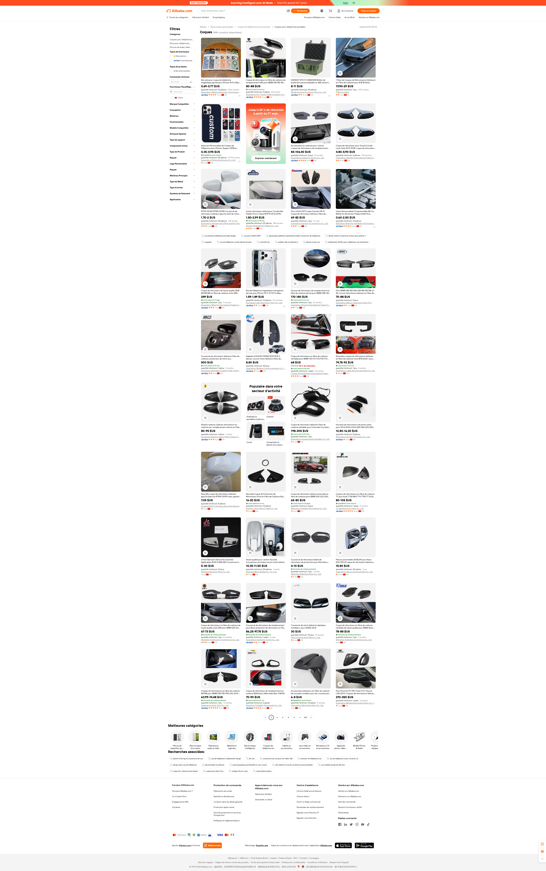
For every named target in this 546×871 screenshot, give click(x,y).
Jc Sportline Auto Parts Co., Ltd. (350, 508)
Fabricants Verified (263, 794)
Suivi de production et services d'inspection (227, 813)
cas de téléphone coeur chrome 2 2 (344, 759)
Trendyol (303, 858)
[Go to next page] (311, 717)
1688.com (243, 858)
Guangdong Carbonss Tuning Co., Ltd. (307, 158)
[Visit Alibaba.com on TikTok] (368, 824)
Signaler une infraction (307, 818)
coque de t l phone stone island (185, 771)
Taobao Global (285, 858)
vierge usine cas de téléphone (185, 765)
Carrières (176, 807)
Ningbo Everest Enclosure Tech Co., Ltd (308, 92)
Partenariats (343, 812)
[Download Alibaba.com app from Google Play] (364, 845)
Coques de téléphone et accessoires (254, 27)
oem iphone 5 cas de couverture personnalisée (294, 765)
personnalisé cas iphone (214, 765)
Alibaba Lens (185, 845)
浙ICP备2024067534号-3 (345, 867)
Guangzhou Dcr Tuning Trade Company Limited (266, 94)
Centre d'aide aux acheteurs (309, 791)
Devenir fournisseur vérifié (350, 807)
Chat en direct (303, 796)
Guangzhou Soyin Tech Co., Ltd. (215, 705)
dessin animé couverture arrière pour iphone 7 (347, 236)
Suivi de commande (346, 802)
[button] (288, 11)
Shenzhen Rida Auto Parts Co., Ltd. (306, 574)
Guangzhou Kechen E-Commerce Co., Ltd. (309, 223)
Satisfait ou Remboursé (224, 796)
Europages (314, 858)
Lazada (273, 858)
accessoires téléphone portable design (220, 236)
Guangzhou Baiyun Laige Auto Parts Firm (354, 303)
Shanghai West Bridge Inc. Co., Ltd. (261, 572)
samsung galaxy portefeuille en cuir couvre (249, 765)
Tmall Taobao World (259, 858)
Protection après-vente (224, 807)
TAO (295, 858)
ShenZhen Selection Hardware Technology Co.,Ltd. (356, 223)
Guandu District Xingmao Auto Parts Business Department (221, 506)
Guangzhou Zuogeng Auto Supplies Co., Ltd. (310, 439)
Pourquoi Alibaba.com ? (182, 791)
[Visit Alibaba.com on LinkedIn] (345, 824)
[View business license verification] (298, 866)
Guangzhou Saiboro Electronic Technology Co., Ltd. (221, 92)
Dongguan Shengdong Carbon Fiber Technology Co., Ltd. (221, 371)
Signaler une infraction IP (308, 812)
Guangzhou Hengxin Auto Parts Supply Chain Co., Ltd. (221, 223)
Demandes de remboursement (310, 807)
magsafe (208, 242)
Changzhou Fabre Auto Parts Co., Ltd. (307, 705)
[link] (542, 844)
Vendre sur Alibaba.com (348, 791)
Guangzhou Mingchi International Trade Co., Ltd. (221, 305)
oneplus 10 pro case (240, 771)
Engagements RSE (180, 802)
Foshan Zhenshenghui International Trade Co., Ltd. (311, 373)
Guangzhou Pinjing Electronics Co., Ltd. (218, 160)
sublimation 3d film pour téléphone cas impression (348, 242)
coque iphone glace (264, 771)
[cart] (331, 11)
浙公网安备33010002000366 (319, 867)
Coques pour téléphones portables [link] (290, 27)
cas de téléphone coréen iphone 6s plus (236, 242)
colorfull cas (265, 242)
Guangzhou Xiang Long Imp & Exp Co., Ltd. (354, 572)
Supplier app (262, 845)
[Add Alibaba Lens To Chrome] (212, 845)
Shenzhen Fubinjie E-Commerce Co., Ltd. (354, 640)
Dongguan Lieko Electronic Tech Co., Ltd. (264, 303)
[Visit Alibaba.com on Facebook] (340, 824)
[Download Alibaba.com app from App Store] (343, 845)
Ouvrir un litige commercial (308, 802)
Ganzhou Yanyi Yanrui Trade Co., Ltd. (262, 508)
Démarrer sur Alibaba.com (349, 796)
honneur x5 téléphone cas (311, 759)
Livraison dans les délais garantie (228, 802)
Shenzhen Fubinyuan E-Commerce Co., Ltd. (220, 640)
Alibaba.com (326, 845)
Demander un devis (263, 799)
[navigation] (182, 372)
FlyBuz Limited (342, 92)
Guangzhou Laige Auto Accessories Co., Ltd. (355, 371)
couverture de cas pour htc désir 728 (277, 759)
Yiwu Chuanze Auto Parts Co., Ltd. (305, 637)
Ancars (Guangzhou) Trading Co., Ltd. (262, 226)
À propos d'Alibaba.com (183, 785)
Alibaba (203, 27)
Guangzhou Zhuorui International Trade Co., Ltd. (311, 305)
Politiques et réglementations (227, 820)
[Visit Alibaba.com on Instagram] (357, 824)
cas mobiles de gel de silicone (333, 765)
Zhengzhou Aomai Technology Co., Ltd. (353, 437)
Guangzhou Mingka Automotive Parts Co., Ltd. (356, 703)
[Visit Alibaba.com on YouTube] (362, 824)
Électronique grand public (222, 27)
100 (305, 717)
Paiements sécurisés (223, 791)
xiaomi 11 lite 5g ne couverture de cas (188, 759)
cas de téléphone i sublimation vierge (226, 759)
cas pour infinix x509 (252, 236)
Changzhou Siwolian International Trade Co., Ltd (356, 158)
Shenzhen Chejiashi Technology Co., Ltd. (309, 508)
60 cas (252, 759)
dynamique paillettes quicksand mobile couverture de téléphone (294, 236)
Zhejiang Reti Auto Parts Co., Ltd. (215, 572)
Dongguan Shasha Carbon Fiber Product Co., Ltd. (221, 437)
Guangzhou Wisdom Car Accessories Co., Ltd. (266, 368)
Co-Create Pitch (179, 796)
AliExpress (232, 858)
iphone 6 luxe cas (313, 242)
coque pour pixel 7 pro (215, 771)
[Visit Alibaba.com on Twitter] (351, 824)
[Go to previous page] (265, 717)
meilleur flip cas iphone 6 (288, 242)
